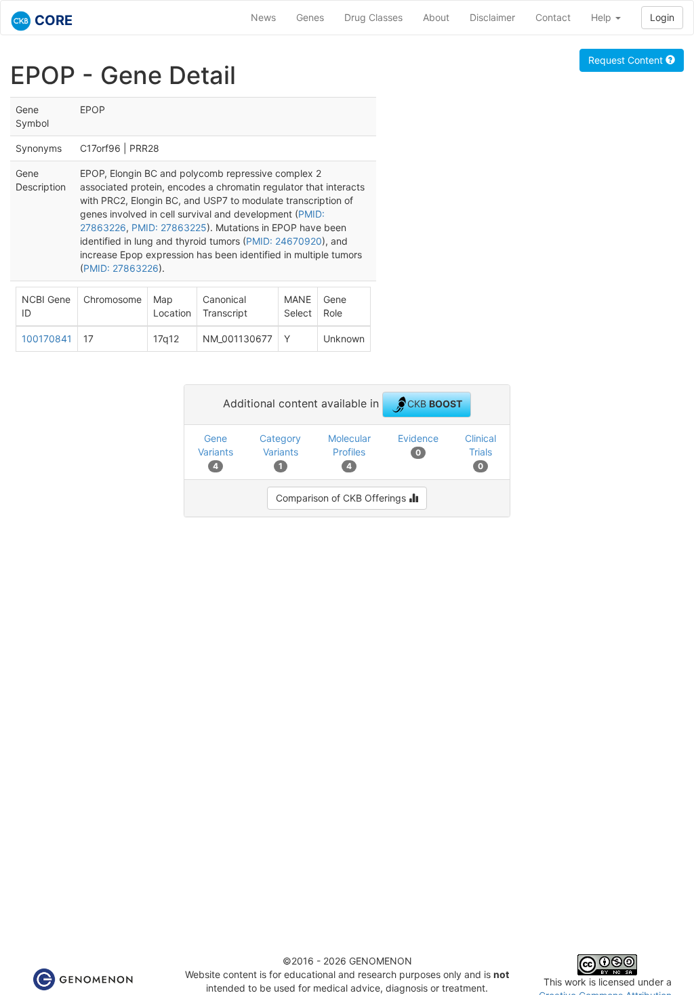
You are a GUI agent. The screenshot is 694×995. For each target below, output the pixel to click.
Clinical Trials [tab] (480, 451)
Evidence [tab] (418, 445)
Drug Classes (373, 17)
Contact (553, 17)
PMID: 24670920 (284, 241)
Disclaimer (492, 17)
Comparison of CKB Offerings (342, 498)
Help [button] (602, 17)
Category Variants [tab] (280, 451)
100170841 (47, 338)
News (263, 17)
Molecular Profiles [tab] (349, 451)
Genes (310, 17)
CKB (434, 403)
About (436, 17)
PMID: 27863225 (169, 227)
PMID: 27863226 (121, 268)
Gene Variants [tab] (215, 451)
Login (662, 17)
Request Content (627, 60)
